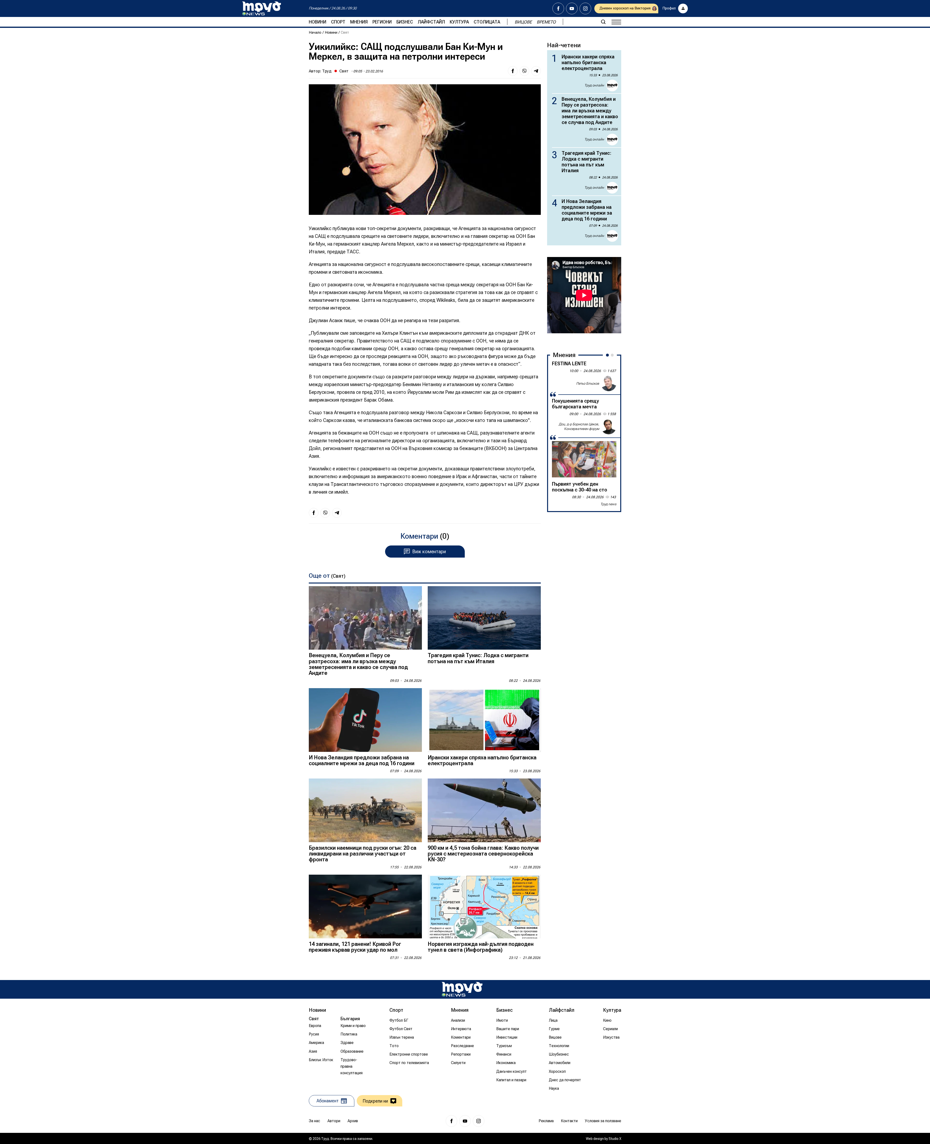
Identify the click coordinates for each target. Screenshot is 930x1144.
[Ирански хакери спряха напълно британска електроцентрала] (484, 720)
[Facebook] (558, 8)
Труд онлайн (594, 85)
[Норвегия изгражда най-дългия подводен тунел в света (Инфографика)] (484, 906)
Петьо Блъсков (587, 383)
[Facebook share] (513, 71)
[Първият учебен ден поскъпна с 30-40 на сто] (584, 459)
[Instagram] (585, 8)
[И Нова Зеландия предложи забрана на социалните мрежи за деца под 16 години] (365, 720)
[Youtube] (572, 8)
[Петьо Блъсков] (608, 383)
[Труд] (462, 989)
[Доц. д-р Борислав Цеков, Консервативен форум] (608, 426)
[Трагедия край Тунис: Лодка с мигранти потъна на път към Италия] (484, 618)
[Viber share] (524, 71)
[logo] (261, 8)
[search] (603, 21)
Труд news (608, 504)
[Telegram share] (536, 71)
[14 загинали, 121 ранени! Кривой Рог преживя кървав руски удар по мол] (365, 906)
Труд (327, 71)
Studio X (615, 1139)
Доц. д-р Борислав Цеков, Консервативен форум (579, 426)
